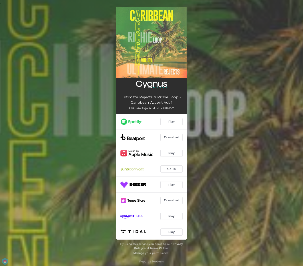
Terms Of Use (159, 248)
